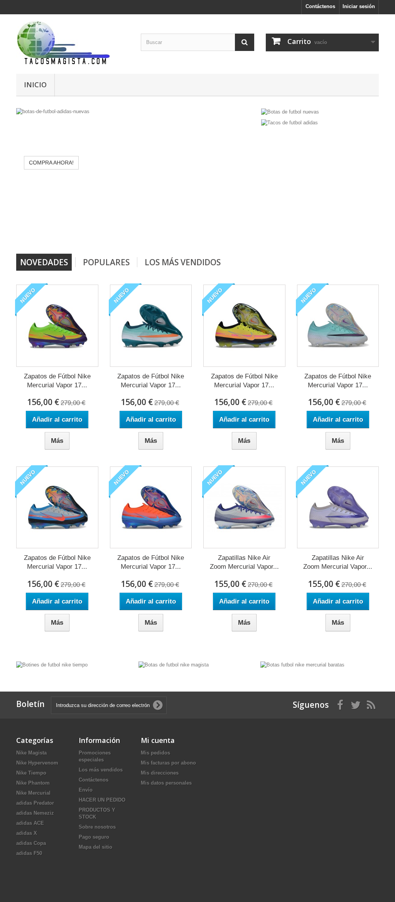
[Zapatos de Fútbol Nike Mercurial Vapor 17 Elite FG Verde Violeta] (57, 325)
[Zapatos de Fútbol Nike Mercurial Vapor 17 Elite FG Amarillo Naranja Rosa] (244, 325)
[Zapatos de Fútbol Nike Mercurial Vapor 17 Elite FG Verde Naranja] (151, 325)
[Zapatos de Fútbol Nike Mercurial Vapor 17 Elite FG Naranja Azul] (151, 507)
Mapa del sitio (95, 847)
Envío (86, 790)
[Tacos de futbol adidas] (289, 122)
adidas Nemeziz (35, 813)
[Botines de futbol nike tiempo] (52, 665)
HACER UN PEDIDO (102, 800)
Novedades (44, 262)
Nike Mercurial (33, 793)
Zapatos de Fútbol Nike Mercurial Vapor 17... (57, 381)
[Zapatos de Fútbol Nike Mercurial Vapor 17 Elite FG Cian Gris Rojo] (57, 507)
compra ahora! (51, 162)
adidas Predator (35, 803)
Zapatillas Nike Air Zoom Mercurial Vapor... (244, 562)
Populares (106, 262)
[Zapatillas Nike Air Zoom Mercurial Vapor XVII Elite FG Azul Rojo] (244, 507)
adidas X (26, 833)
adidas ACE (30, 823)
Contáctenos (320, 6)
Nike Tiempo (31, 773)
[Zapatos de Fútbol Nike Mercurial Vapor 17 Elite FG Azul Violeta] (338, 325)
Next (244, 234)
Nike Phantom (33, 783)
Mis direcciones (160, 773)
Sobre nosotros (97, 827)
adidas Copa (31, 843)
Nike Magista (31, 753)
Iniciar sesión (359, 6)
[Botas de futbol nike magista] (173, 665)
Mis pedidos (155, 753)
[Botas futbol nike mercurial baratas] (302, 665)
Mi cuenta (158, 740)
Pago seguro (94, 837)
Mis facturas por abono (168, 763)
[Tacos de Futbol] (72, 42)
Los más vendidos (183, 262)
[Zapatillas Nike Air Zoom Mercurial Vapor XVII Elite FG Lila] (338, 507)
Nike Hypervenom (37, 763)
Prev (225, 234)
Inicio (35, 84)
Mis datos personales (166, 783)
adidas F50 (29, 853)
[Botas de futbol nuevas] (290, 111)
